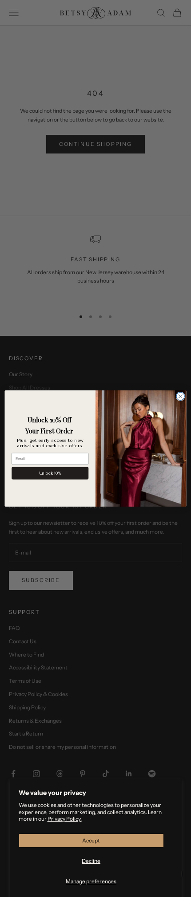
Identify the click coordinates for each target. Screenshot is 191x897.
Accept (91, 840)
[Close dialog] (180, 396)
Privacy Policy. (65, 818)
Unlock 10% (50, 473)
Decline (91, 861)
